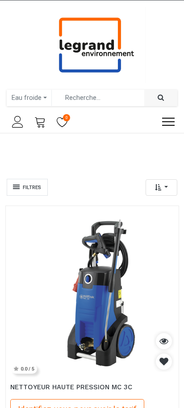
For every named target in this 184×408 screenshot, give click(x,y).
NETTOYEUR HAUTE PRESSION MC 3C (71, 387)
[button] (161, 187)
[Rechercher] (160, 98)
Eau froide (27, 98)
